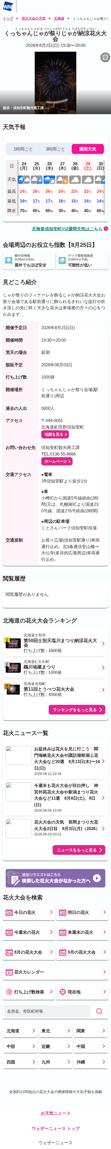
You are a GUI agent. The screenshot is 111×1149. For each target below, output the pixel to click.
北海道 (59, 18)
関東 (81, 1030)
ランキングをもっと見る (75, 709)
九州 (46, 1062)
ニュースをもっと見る (77, 850)
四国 (11, 1062)
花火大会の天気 (34, 18)
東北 (46, 1030)
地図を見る (54, 434)
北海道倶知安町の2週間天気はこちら (67, 228)
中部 (11, 1046)
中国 (81, 1046)
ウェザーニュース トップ (56, 1128)
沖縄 (81, 1062)
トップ (8, 18)
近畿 (46, 1046)
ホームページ (56, 461)
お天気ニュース (56, 1113)
